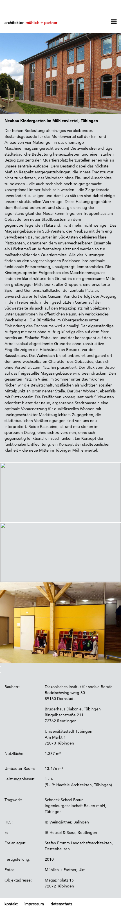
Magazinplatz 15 (59, 880)
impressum (34, 903)
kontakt (11, 903)
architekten (31, 22)
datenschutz (61, 903)
